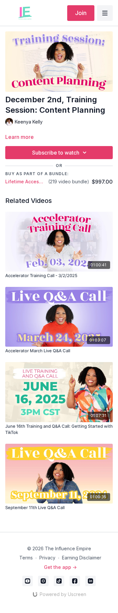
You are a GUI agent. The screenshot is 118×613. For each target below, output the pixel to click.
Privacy (47, 557)
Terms (26, 557)
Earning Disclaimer (81, 557)
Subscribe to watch (55, 152)
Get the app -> (60, 567)
